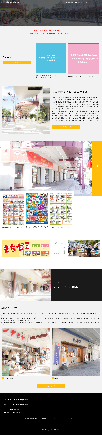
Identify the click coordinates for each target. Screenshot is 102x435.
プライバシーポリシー (58, 419)
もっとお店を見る (51, 386)
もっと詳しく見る (66, 127)
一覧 (16, 62)
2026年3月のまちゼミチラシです (13, 228)
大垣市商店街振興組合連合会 (10, 2)
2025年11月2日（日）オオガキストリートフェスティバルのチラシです (37, 227)
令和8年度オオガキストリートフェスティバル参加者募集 (51, 77)
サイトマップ (69, 419)
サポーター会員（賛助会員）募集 (82, 76)
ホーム (58, 2)
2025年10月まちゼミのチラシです (60, 227)
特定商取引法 (44, 419)
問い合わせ (88, 2)
